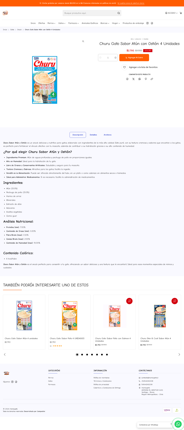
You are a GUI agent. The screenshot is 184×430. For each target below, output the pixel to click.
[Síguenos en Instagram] (147, 23)
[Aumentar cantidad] (115, 57)
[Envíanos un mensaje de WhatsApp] (178, 424)
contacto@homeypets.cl (149, 378)
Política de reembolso (101, 378)
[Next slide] (179, 354)
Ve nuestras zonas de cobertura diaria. (131, 3)
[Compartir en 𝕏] (133, 79)
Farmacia (72, 23)
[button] (77, 354)
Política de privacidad (101, 384)
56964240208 (146, 384)
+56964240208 (147, 381)
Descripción (78, 135)
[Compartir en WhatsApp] (139, 79)
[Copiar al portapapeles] (152, 79)
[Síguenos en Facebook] (152, 23)
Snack (19, 30)
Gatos (61, 23)
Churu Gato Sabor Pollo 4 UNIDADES (67, 338)
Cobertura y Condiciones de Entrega (107, 388)
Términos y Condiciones (102, 381)
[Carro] (180, 13)
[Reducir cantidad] (100, 57)
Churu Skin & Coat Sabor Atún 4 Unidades (155, 339)
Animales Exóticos (90, 23)
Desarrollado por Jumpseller (34, 411)
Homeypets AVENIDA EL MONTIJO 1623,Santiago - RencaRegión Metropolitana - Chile (152, 391)
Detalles (93, 135)
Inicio (33, 23)
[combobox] (92, 13)
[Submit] (118, 13)
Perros (50, 23)
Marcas (103, 23)
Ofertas (41, 23)
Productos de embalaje (133, 23)
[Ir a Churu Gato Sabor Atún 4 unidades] (24, 315)
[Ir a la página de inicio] (5, 13)
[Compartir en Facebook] (127, 79)
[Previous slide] (5, 354)
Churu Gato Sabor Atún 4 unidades (21, 338)
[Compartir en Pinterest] (146, 79)
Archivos (107, 135)
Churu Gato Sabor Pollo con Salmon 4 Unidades (113, 339)
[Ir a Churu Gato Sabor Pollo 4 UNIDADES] (69, 315)
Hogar (115, 23)
